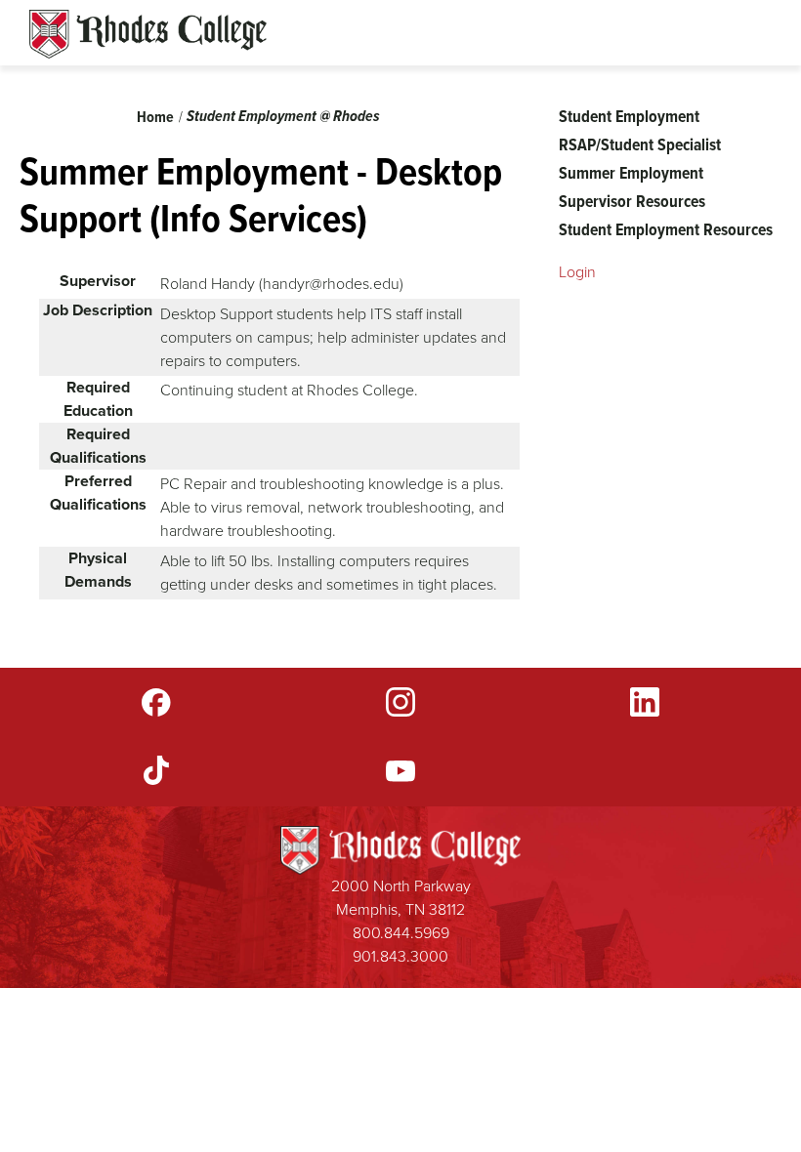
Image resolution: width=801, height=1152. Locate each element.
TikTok (156, 770)
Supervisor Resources (632, 201)
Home (155, 116)
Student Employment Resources (666, 229)
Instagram (400, 702)
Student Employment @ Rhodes (283, 115)
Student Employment (629, 116)
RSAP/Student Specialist (640, 144)
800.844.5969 (401, 933)
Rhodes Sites (148, 34)
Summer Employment (631, 172)
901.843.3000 (400, 956)
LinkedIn (644, 702)
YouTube (400, 770)
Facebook (156, 702)
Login (577, 272)
